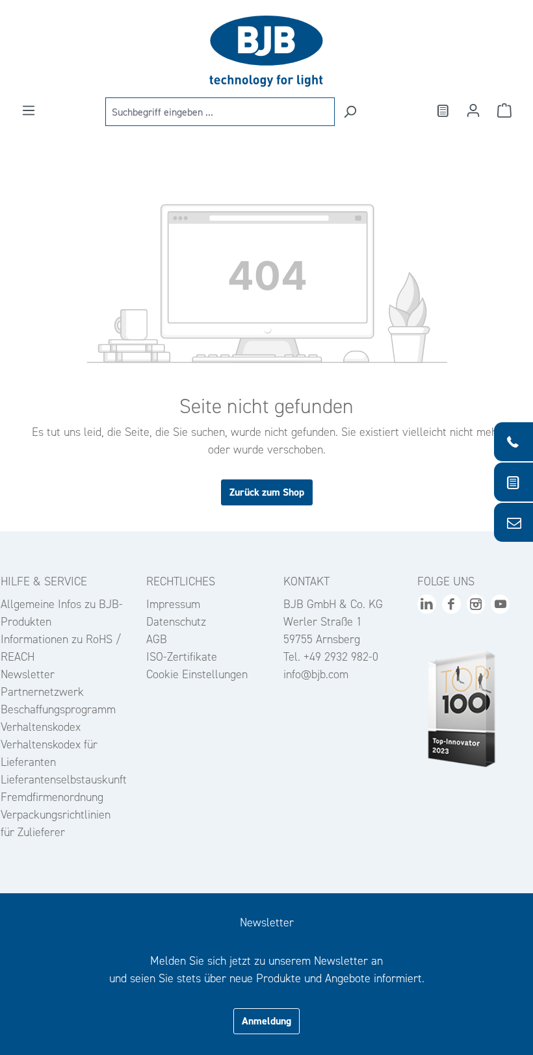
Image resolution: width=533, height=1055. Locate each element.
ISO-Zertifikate (181, 657)
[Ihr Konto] (473, 110)
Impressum (173, 604)
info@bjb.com (315, 674)
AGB (156, 639)
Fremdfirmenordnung (52, 797)
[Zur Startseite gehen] (266, 51)
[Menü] (28, 110)
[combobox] (220, 111)
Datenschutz (176, 622)
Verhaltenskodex (41, 727)
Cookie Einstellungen (197, 674)
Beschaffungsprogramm (58, 709)
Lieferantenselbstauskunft (64, 779)
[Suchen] (349, 111)
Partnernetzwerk (42, 692)
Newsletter (28, 674)
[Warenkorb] (504, 110)
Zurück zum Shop (266, 492)
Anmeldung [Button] (266, 1021)
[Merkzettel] (442, 110)
